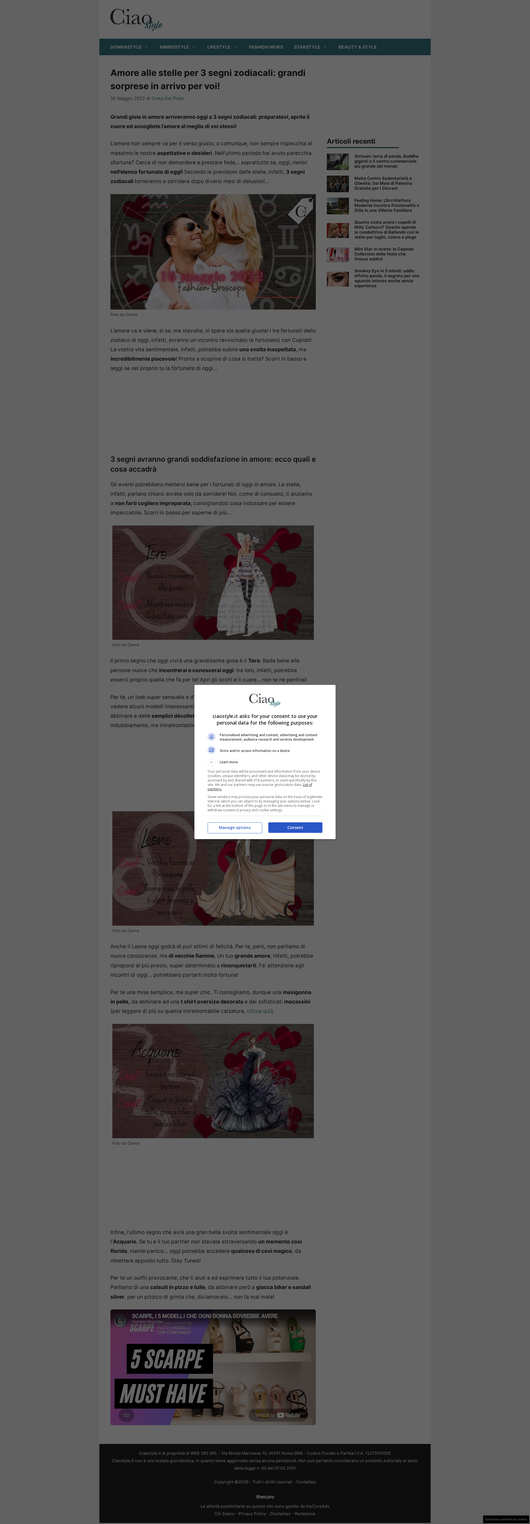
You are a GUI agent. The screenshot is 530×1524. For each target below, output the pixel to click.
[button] (265, 762)
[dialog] (265, 762)
